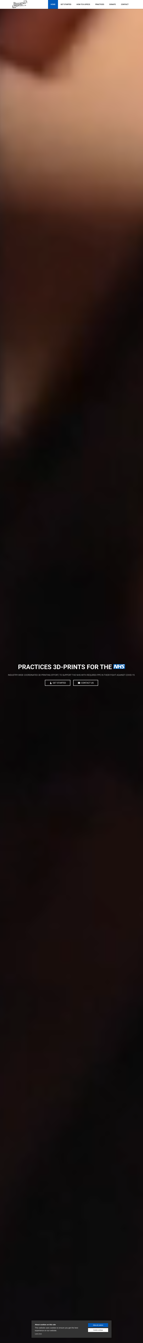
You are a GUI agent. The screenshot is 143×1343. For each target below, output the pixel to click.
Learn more (38, 1334)
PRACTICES (99, 4)
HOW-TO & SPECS (83, 4)
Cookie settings (98, 1330)
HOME (53, 4)
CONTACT (125, 4)
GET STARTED (66, 4)
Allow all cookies (98, 1325)
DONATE (112, 4)
